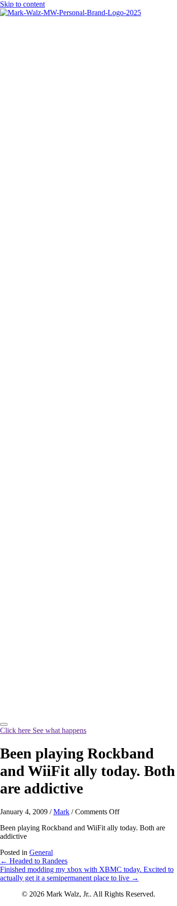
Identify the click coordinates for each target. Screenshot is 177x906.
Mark (61, 812)
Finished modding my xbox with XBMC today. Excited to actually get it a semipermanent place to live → (87, 873)
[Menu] (4, 724)
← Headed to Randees (33, 861)
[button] (43, 730)
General (41, 852)
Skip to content (22, 4)
